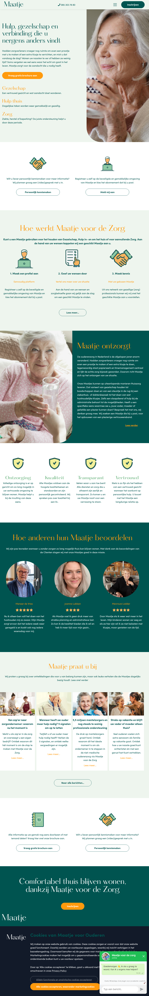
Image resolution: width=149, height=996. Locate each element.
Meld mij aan (107, 192)
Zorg (7, 114)
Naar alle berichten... (72, 782)
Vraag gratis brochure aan (22, 75)
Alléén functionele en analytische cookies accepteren (64, 979)
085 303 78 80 (67, 4)
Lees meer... (72, 312)
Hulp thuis (12, 101)
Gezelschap (13, 88)
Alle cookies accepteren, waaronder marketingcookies (65, 986)
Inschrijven (133, 4)
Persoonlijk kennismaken (38, 192)
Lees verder (131, 425)
